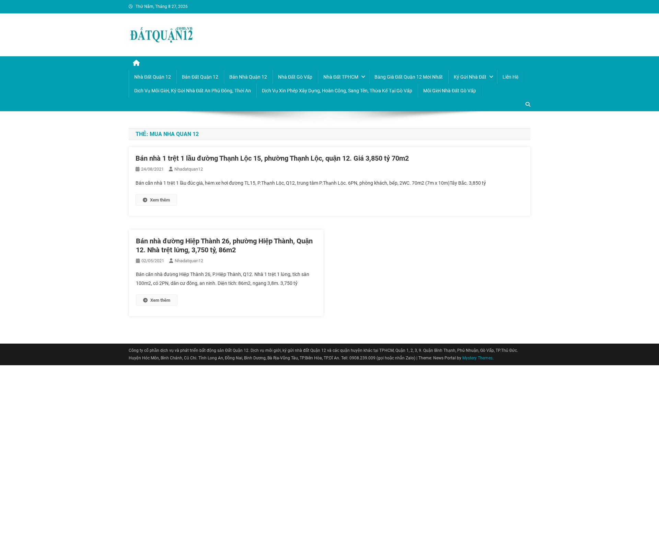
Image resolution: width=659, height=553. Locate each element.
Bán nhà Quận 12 (248, 77)
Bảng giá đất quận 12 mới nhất (408, 77)
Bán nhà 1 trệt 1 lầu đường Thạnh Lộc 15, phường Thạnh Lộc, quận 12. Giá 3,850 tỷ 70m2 (272, 158)
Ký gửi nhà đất (470, 77)
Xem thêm (160, 200)
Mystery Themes (477, 358)
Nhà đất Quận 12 (152, 77)
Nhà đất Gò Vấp (295, 77)
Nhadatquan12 (188, 169)
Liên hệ (510, 77)
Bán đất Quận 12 (200, 77)
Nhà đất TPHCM (340, 77)
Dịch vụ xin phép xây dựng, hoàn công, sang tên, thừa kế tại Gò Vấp (337, 90)
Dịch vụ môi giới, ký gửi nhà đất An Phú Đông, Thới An (192, 90)
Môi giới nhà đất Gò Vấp (449, 90)
